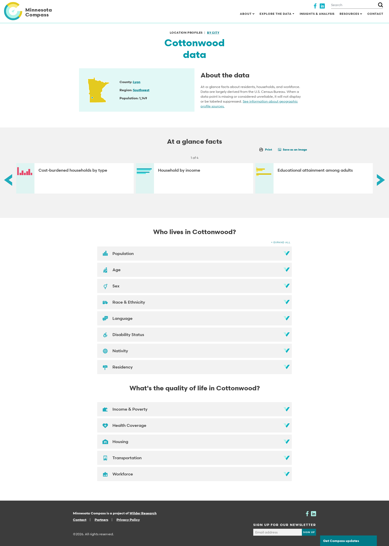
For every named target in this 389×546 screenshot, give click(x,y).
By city (213, 32)
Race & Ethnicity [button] (128, 302)
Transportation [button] (127, 457)
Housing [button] (120, 441)
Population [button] (123, 253)
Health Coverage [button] (129, 425)
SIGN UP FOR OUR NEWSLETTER (284, 525)
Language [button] (122, 318)
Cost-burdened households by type (72, 170)
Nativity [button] (120, 350)
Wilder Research (143, 513)
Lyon (136, 82)
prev (8, 180)
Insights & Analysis (317, 14)
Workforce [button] (122, 474)
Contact (375, 14)
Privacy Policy (128, 520)
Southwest (141, 90)
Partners (101, 520)
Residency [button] (122, 367)
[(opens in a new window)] (315, 5)
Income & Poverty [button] (129, 409)
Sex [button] (116, 286)
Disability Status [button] (128, 334)
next (381, 180)
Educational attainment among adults (315, 170)
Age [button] (116, 269)
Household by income (179, 170)
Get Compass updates (341, 541)
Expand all (282, 242)
